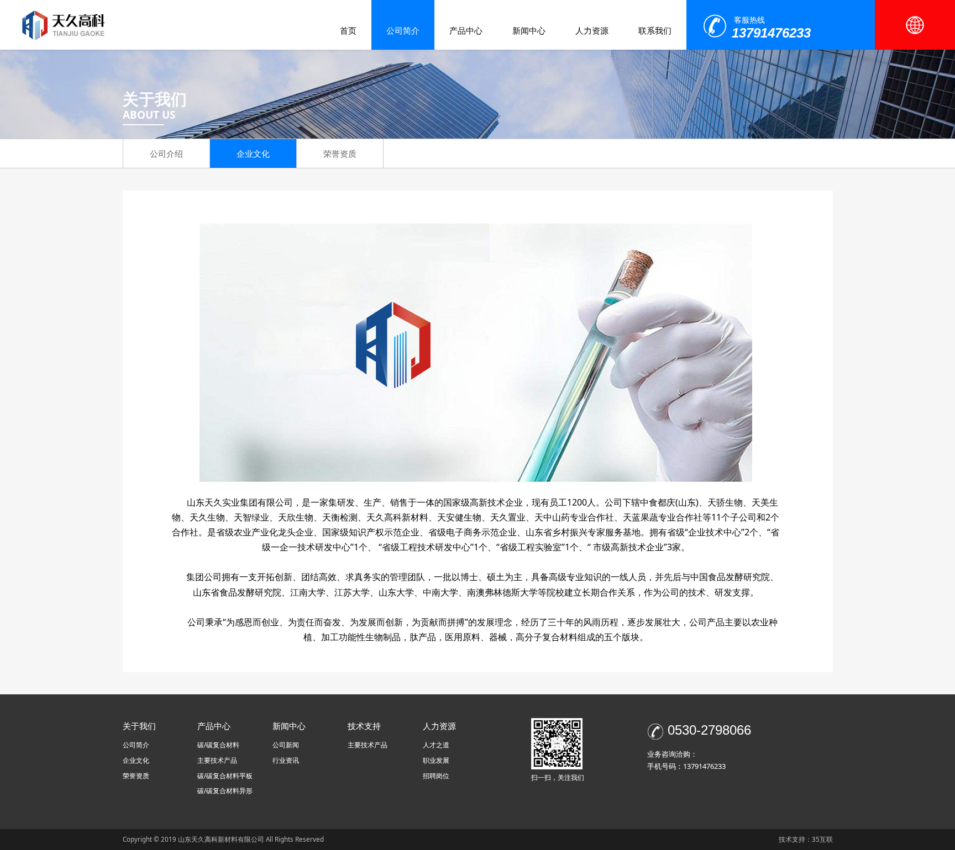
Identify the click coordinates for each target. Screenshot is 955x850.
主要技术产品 (217, 760)
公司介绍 (166, 153)
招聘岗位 (436, 776)
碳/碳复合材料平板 (225, 776)
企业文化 (253, 153)
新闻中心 (528, 30)
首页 (348, 30)
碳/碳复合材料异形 (225, 791)
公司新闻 (285, 745)
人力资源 (591, 30)
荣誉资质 (339, 153)
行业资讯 (285, 760)
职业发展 (436, 760)
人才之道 (436, 745)
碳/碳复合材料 (218, 745)
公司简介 (402, 30)
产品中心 (465, 30)
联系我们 (654, 30)
